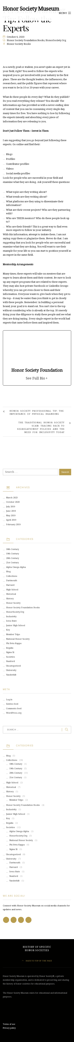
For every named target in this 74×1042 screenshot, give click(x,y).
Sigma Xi (10, 652)
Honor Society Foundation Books (25, 40)
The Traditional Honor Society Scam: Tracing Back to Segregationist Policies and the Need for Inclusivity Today (41, 427)
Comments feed (13, 708)
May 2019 (10, 515)
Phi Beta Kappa (13, 643)
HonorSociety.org (56, 40)
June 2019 (11, 511)
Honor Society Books (19, 44)
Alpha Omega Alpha (16, 567)
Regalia (9, 648)
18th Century (12, 549)
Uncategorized (13, 666)
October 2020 (13, 502)
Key (8, 630)
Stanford (10, 661)
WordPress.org (13, 713)
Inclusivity (11, 616)
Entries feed (12, 704)
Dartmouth (11, 580)
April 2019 (11, 520)
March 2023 (12, 497)
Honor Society (13, 603)
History (10, 598)
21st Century (12, 562)
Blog (8, 571)
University (11, 670)
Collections (11, 576)
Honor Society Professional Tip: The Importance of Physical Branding (36, 412)
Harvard (10, 585)
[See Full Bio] (46, 378)
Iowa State (11, 621)
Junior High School (15, 625)
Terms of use (9, 1024)
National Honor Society (18, 639)
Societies (10, 657)
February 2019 (13, 524)
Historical (11, 594)
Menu (63, 13)
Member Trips (13, 634)
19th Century (12, 553)
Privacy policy (9, 1028)
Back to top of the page (38, 961)
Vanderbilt (11, 675)
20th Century (12, 558)
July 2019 (10, 506)
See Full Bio (35, 378)
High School (12, 589)
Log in (9, 699)
